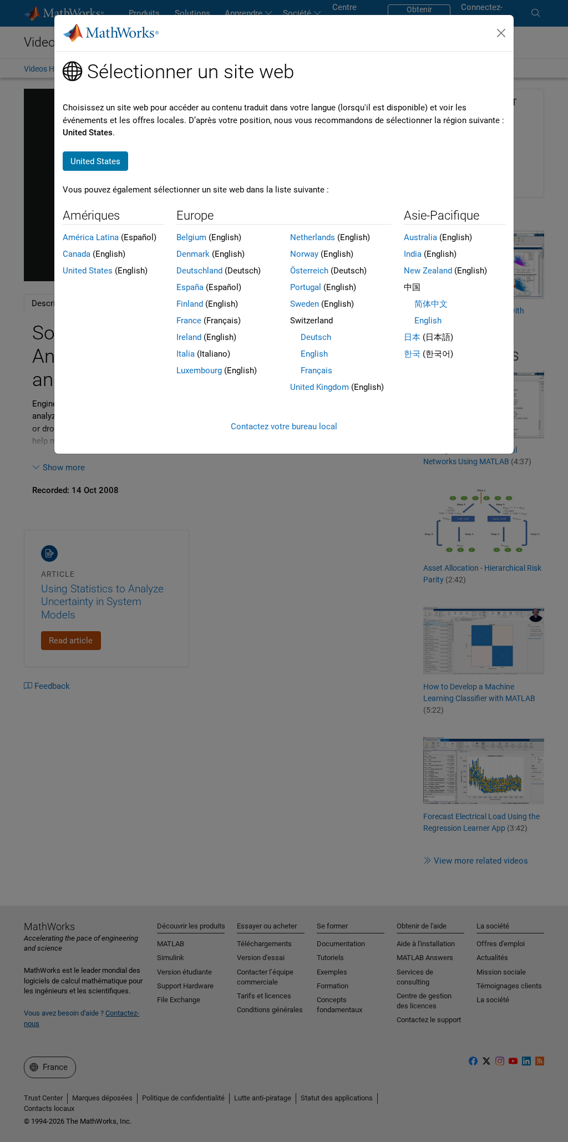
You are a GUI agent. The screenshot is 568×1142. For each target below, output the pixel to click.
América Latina (91, 237)
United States (88, 271)
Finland (189, 304)
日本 (412, 337)
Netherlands (312, 237)
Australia (420, 237)
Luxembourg (199, 370)
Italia (185, 354)
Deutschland (199, 271)
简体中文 (431, 304)
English (314, 354)
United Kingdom (319, 387)
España (190, 287)
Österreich (309, 271)
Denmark (193, 254)
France (188, 321)
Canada (76, 254)
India (413, 254)
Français (316, 370)
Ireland (188, 337)
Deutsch (316, 337)
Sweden (304, 304)
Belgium (191, 237)
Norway (304, 254)
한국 (412, 354)
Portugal (305, 287)
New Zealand (428, 271)
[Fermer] (501, 33)
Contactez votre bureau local (284, 427)
